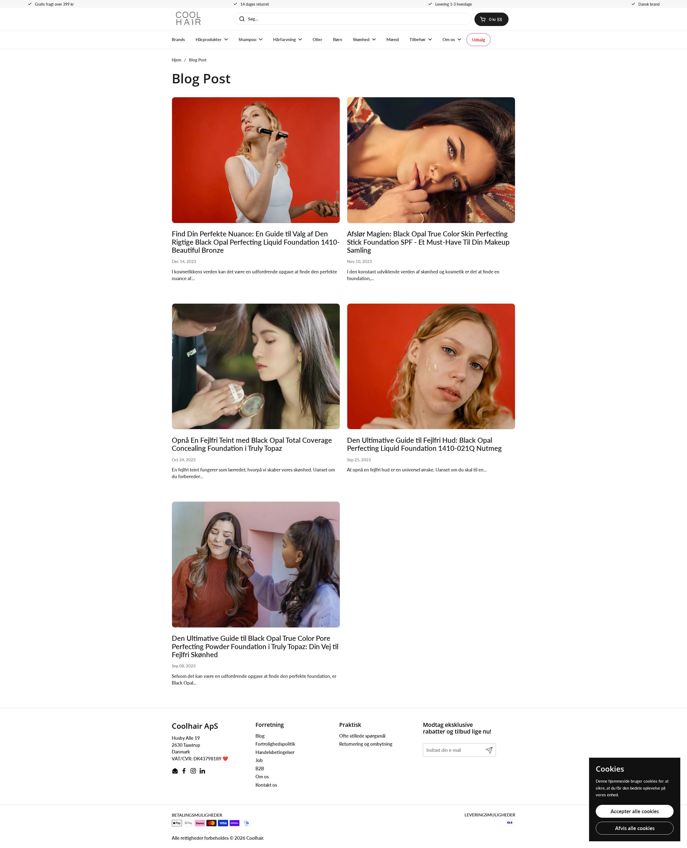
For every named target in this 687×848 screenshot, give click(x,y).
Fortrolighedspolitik (275, 744)
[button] (491, 19)
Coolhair (254, 838)
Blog (260, 736)
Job (259, 760)
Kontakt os (266, 785)
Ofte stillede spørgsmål (362, 736)
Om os (262, 776)
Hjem (176, 59)
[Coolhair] (188, 19)
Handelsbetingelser (274, 752)
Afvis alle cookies (635, 828)
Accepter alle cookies (635, 811)
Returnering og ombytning (365, 744)
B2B (259, 768)
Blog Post (197, 59)
